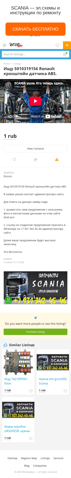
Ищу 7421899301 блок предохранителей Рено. (17, 381)
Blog (26, 465)
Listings (45, 458)
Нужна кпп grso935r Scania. (53, 381)
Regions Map (29, 458)
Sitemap (12, 458)
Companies (40, 465)
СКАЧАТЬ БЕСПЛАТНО (35, 29)
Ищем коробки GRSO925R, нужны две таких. (17, 429)
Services (59, 458)
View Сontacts (35, 148)
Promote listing (35, 332)
